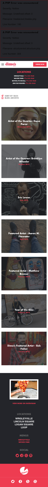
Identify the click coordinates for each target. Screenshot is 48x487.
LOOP (24, 427)
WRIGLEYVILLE (24, 418)
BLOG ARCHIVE (12, 98)
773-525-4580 (29, 76)
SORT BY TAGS (11, 96)
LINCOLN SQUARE (24, 421)
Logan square (24, 424)
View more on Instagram (24, 403)
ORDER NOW (39, 64)
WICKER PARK (24, 442)
